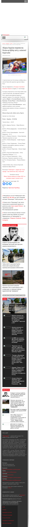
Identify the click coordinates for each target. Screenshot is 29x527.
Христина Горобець (14, 187)
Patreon (10, 487)
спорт (19, 295)
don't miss (5, 295)
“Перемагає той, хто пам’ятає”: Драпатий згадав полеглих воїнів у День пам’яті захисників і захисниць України (18, 348)
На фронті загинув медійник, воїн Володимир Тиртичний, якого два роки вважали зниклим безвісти (12, 244)
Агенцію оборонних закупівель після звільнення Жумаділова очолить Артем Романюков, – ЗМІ (18, 381)
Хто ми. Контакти (6, 517)
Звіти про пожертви (6, 523)
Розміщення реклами (7, 515)
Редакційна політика (7, 512)
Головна (4, 509)
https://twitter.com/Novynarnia (9, 472)
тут (25, 199)
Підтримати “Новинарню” (8, 520)
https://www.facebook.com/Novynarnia (11, 469)
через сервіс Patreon (17, 206)
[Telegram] (10, 183)
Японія (23, 295)
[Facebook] (4, 183)
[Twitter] (7, 183)
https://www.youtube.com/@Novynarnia (11, 480)
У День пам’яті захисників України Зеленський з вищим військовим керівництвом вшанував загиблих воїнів (12, 265)
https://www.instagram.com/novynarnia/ (11, 477)
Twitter (24, 218)
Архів (3, 507)
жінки (15, 295)
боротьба (11, 295)
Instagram (5, 220)
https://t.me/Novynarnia (7, 474)
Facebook (18, 218)
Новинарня (11, 169)
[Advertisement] (14, 18)
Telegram (12, 218)
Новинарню (22, 495)
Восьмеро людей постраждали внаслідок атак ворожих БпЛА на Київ (18, 411)
